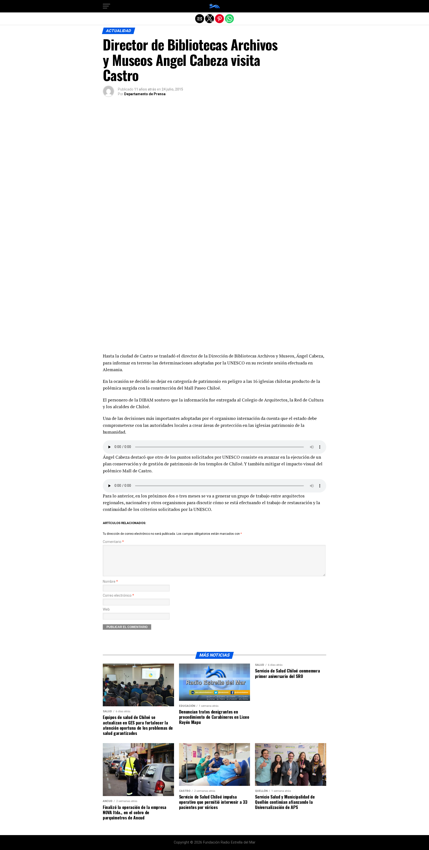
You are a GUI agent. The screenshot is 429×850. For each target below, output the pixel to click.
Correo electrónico (118, 595)
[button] (106, 6)
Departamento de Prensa (145, 94)
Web (106, 609)
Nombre (110, 581)
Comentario (113, 542)
